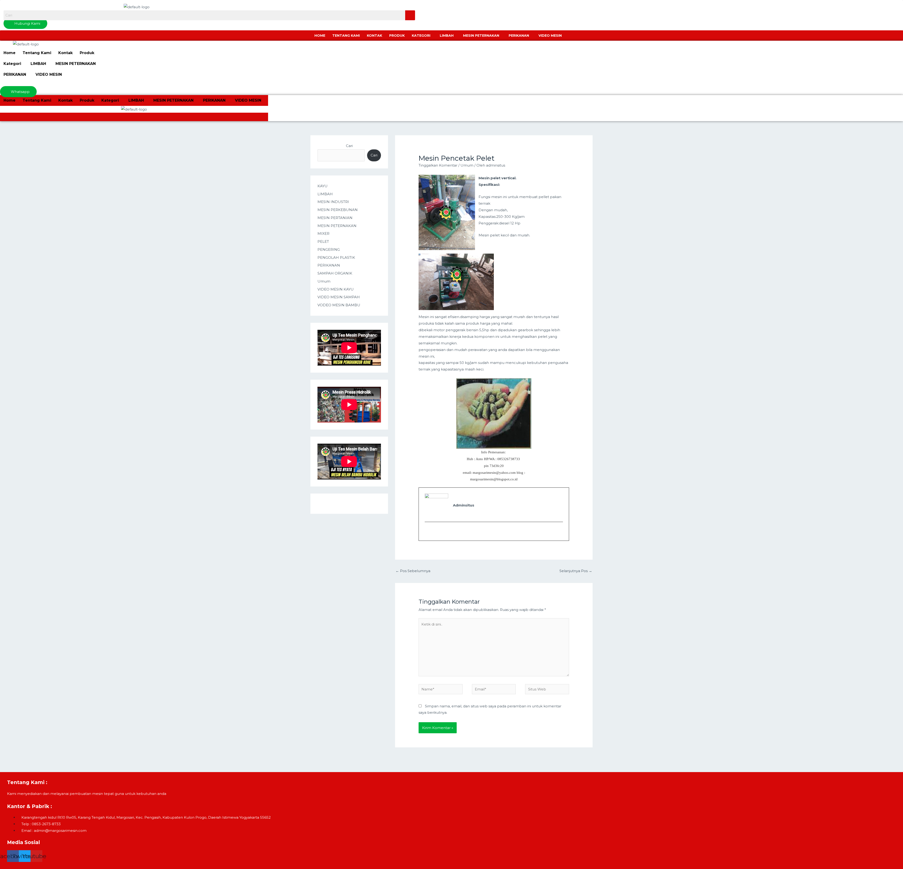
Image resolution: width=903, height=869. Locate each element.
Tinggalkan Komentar (438, 165)
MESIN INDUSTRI (333, 201)
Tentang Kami (346, 35)
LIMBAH (447, 35)
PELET (323, 241)
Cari (349, 146)
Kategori (421, 35)
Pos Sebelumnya (413, 571)
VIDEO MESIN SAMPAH (338, 297)
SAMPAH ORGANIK (334, 273)
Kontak (374, 35)
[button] (422, 35)
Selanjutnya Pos (575, 571)
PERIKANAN (519, 35)
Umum (323, 281)
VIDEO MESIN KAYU (335, 289)
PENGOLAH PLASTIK (336, 257)
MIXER (323, 233)
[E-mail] (427, 531)
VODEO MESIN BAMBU (338, 305)
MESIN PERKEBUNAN (337, 209)
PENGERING (328, 249)
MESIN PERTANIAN (334, 217)
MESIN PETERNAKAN (481, 35)
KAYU (322, 186)
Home (319, 35)
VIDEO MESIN (550, 35)
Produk (397, 35)
